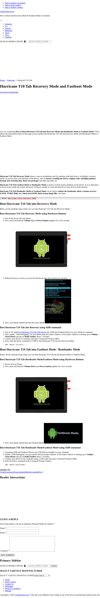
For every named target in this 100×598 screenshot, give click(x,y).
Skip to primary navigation (15, 3)
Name (3, 528)
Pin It (41, 472)
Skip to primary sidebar (14, 7)
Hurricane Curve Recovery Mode (22, 198)
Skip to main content (13, 5)
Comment (4, 551)
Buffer (28, 472)
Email (3, 533)
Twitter (2, 472)
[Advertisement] (50, 61)
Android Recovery (7, 12)
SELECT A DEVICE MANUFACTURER (17, 575)
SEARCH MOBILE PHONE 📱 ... (14, 41)
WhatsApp (17, 472)
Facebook (9, 472)
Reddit (23, 472)
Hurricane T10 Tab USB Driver (33, 332)
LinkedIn (35, 472)
